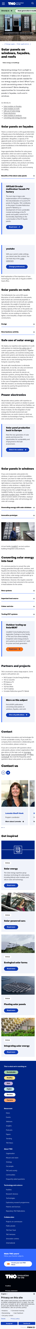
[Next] (8, 773)
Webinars (9, 1121)
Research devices (12, 1194)
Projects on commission (14, 1222)
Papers (8, 1134)
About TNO (8, 1149)
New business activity (10, 332)
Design (4, 324)
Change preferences (17, 267)
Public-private (10, 1226)
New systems (6, 591)
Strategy (9, 1162)
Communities (10, 1175)
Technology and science (13, 1185)
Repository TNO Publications (15, 1211)
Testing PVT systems (9, 614)
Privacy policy (15, 1318)
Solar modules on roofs (11, 109)
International (10, 1243)
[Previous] (3, 773)
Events (8, 1117)
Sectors (10, 1094)
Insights (9, 1126)
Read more (16, 227)
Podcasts (9, 1130)
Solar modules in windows (13, 115)
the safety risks (24, 348)
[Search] (33, 3)
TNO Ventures (10, 1234)
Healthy (9, 1078)
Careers (10, 1100)
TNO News (9, 1143)
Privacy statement (11, 1290)
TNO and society (11, 1170)
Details (3, 1318)
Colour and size (7, 606)
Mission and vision (12, 1158)
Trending (9, 1139)
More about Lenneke (13, 821)
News (8, 1113)
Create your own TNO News (18, 1263)
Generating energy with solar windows (16, 507)
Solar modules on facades (13, 106)
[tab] (4, 827)
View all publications (16, 715)
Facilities (9, 1190)
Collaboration (9, 1217)
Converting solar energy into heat (15, 118)
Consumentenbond (18, 755)
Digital (9, 1089)
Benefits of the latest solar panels (14, 176)
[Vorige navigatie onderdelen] (2, 11)
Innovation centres (12, 1239)
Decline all (26, 1323)
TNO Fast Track (11, 1230)
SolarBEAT (14, 546)
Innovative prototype (9, 515)
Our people (10, 1166)
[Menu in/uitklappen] (3, 4)
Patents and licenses (13, 1207)
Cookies (8, 1286)
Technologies (10, 1198)
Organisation (10, 1153)
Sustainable (11, 1072)
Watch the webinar (16, 450)
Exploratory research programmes (17, 1202)
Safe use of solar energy (12, 111)
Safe (8, 1083)
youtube (10, 249)
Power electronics (10, 113)
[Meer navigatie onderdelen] (34, 11)
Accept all (9, 1323)
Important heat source (9, 598)
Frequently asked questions (15, 1179)
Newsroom (8, 1108)
